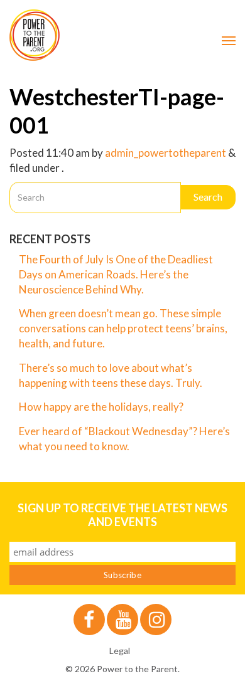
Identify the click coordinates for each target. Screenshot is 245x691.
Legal (119, 650)
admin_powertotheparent (165, 152)
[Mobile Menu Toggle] (228, 40)
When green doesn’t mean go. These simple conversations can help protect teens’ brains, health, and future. (123, 328)
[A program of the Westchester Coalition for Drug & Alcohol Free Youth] (122, 35)
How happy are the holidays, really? (101, 406)
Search (207, 197)
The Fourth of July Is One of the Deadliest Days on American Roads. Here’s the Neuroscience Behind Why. (116, 274)
